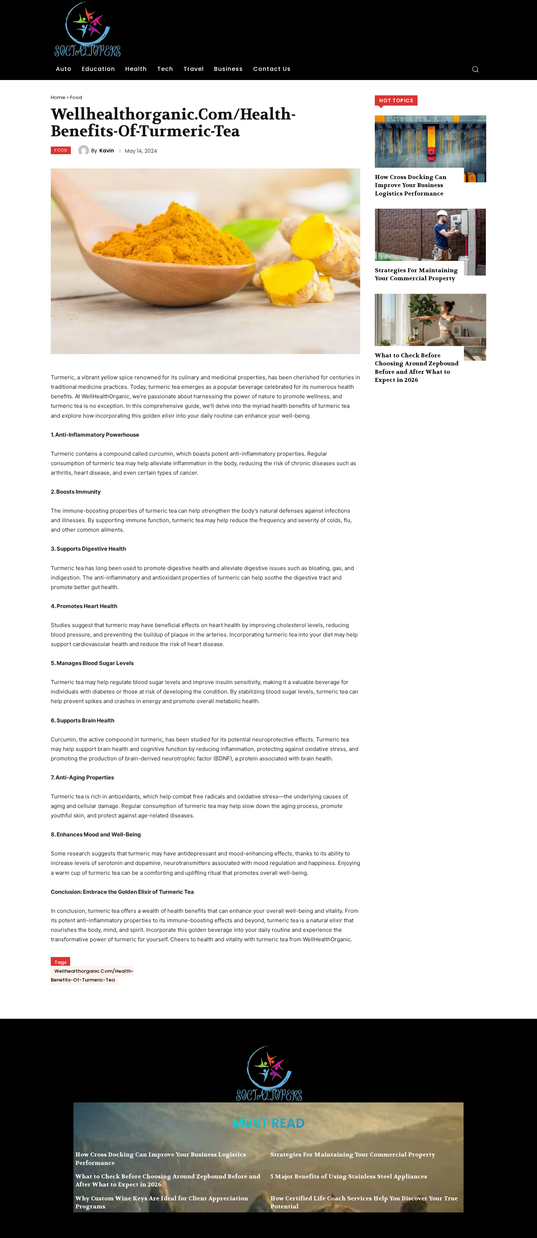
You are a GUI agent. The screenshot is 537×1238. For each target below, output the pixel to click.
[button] (475, 69)
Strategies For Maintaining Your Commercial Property (416, 274)
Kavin (106, 150)
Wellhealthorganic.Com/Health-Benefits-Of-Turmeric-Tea (92, 975)
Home (58, 97)
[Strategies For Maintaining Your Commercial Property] (430, 242)
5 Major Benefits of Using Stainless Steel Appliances (348, 1176)
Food (76, 97)
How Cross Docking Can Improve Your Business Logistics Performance (410, 185)
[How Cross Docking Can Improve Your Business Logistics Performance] (430, 148)
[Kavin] (84, 150)
